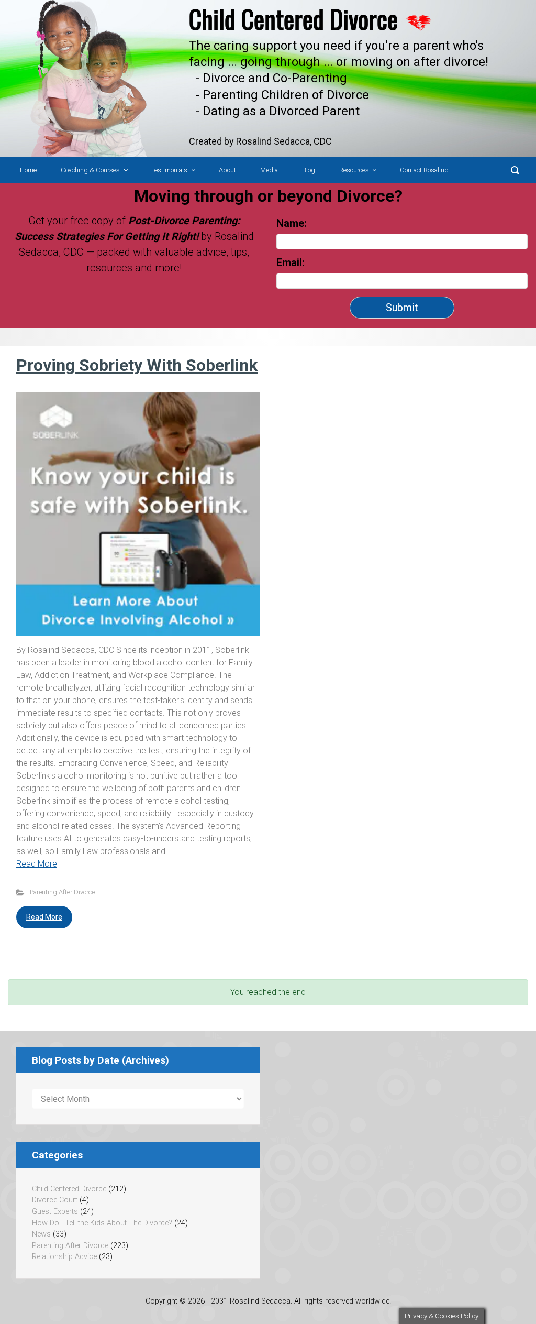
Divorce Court (54, 1200)
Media (269, 170)
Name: (291, 223)
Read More (36, 864)
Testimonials (169, 170)
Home (28, 170)
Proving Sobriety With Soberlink (137, 365)
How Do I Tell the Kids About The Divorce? (102, 1223)
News (41, 1234)
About (227, 170)
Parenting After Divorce (62, 892)
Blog (308, 170)
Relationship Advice (64, 1256)
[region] (268, 78)
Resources (354, 170)
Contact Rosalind (424, 170)
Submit (402, 307)
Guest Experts (55, 1211)
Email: (291, 262)
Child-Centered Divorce (69, 1189)
